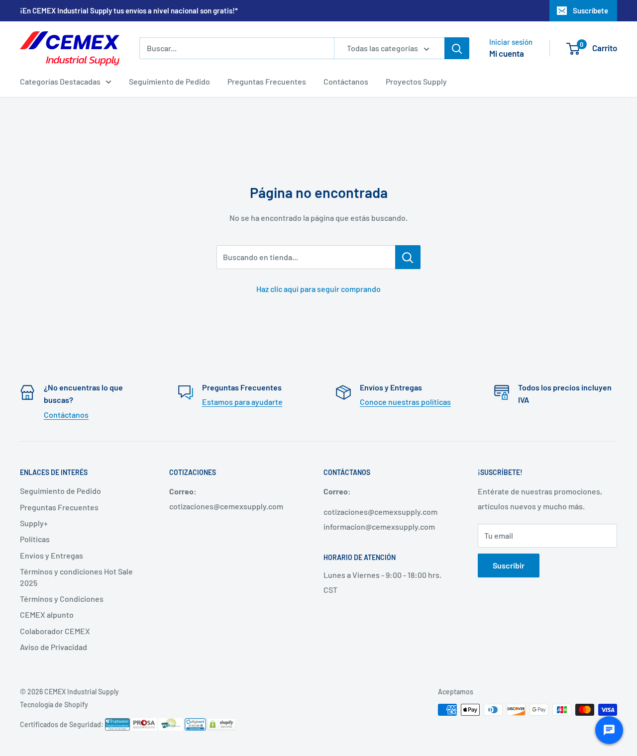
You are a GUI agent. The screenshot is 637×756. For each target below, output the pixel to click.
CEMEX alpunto (47, 614)
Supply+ (34, 523)
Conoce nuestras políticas (405, 401)
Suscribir (509, 565)
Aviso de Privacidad (53, 647)
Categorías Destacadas (60, 81)
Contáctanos (345, 81)
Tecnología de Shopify (54, 704)
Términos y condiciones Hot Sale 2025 (76, 577)
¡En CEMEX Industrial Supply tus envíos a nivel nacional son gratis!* (129, 10)
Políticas (35, 539)
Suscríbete (590, 10)
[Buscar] (456, 48)
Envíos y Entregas (51, 555)
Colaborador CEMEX (55, 631)
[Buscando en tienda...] (408, 257)
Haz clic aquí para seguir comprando (318, 288)
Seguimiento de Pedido (169, 81)
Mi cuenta (506, 53)
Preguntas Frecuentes (266, 81)
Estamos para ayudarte (242, 401)
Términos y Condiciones (62, 598)
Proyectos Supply (416, 81)
